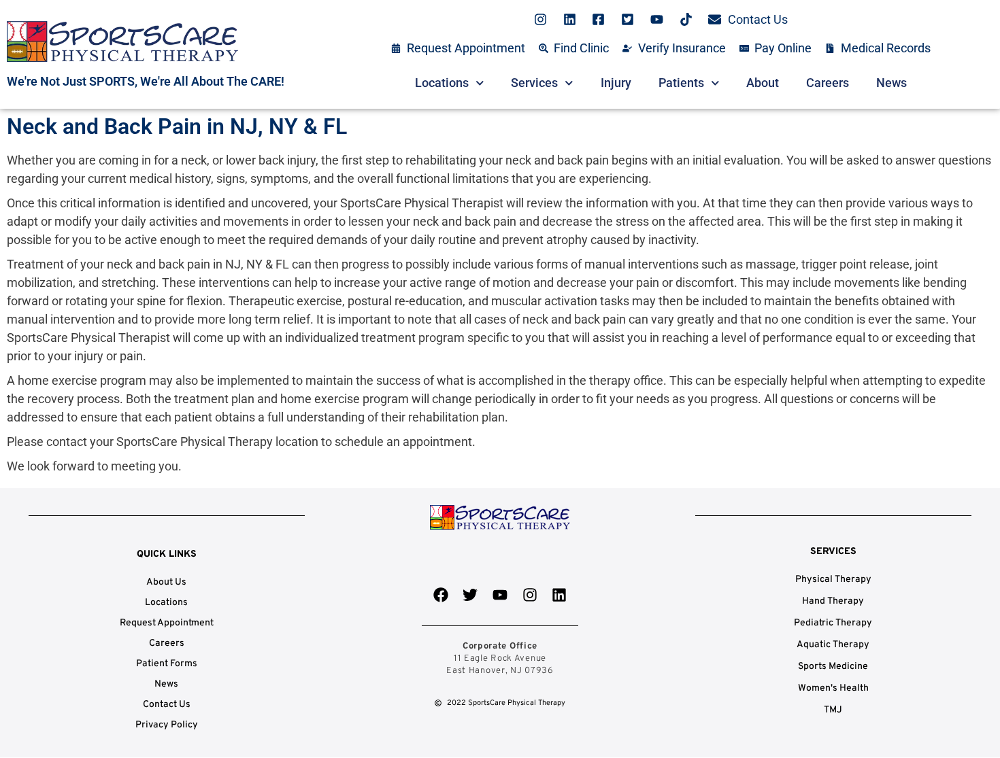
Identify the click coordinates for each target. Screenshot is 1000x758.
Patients (681, 82)
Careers (827, 82)
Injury (616, 82)
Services (534, 82)
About (762, 82)
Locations (442, 82)
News (891, 82)
